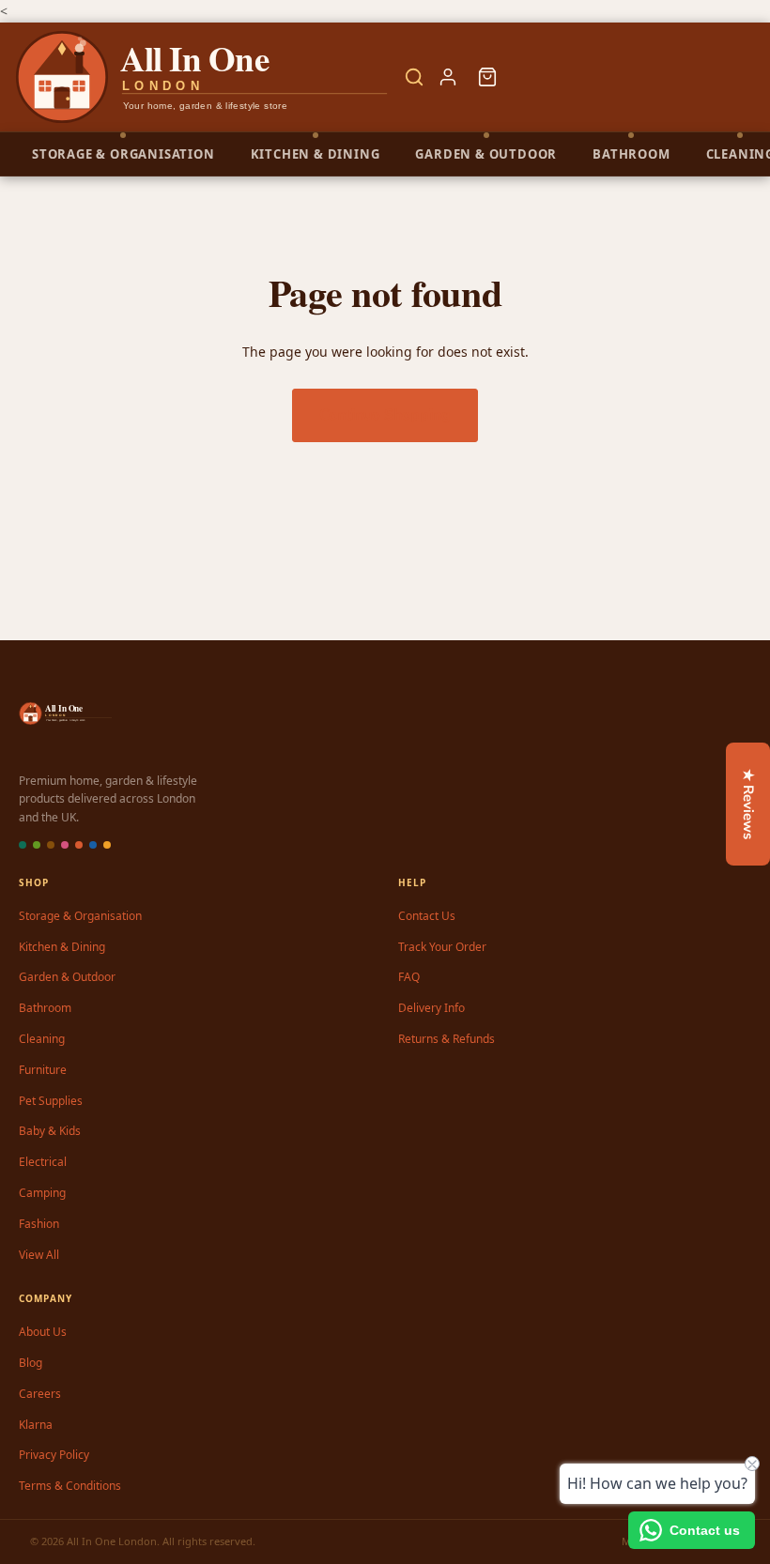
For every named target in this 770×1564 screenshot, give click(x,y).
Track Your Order (442, 947)
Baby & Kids (50, 1131)
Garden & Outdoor (67, 977)
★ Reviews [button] (748, 804)
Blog (30, 1363)
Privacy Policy (54, 1455)
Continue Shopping (385, 415)
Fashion (39, 1224)
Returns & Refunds (446, 1039)
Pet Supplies (51, 1101)
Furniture (43, 1070)
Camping (42, 1193)
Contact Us (426, 916)
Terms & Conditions (70, 1486)
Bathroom (45, 1008)
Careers (40, 1394)
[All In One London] (203, 77)
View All (39, 1255)
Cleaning (42, 1039)
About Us (43, 1332)
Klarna (36, 1425)
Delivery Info (431, 1008)
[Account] (448, 77)
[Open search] (414, 77)
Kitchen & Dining (62, 947)
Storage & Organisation (80, 916)
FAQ (409, 977)
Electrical (43, 1162)
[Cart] (487, 77)
